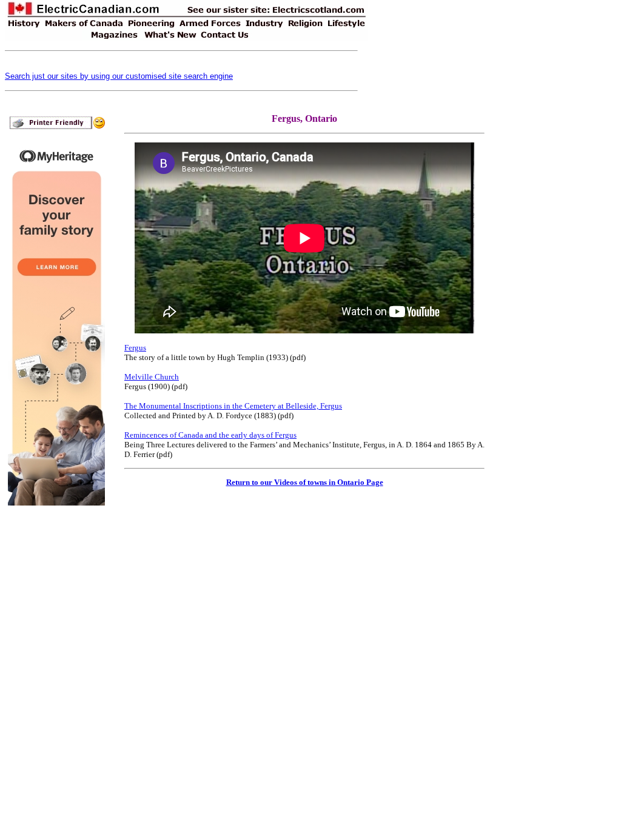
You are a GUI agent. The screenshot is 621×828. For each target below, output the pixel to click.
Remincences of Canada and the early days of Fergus (210, 434)
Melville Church (151, 376)
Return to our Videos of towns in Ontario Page (304, 482)
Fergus (135, 347)
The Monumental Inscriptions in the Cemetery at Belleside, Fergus (233, 405)
